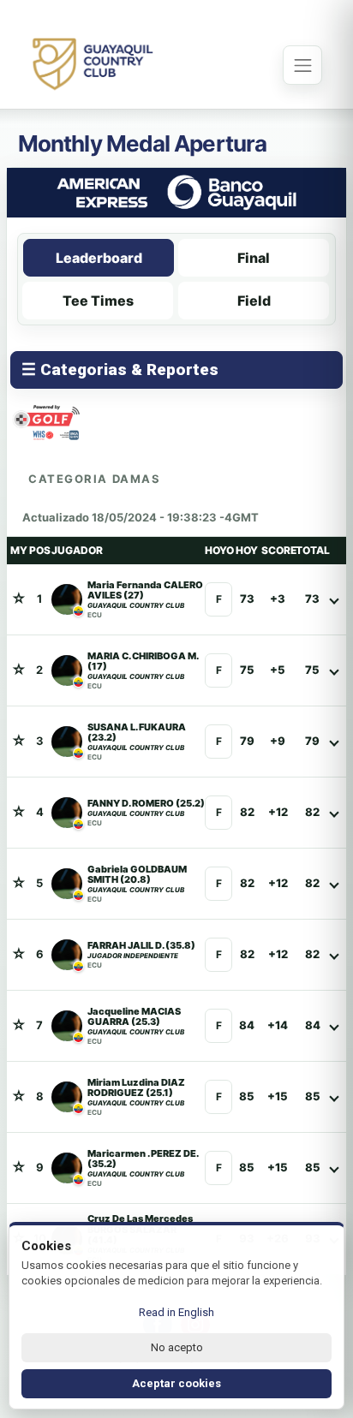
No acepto (177, 1347)
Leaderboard (99, 257)
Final (253, 257)
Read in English (176, 1312)
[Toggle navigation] (302, 65)
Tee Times (98, 300)
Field (254, 300)
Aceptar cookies (176, 1383)
